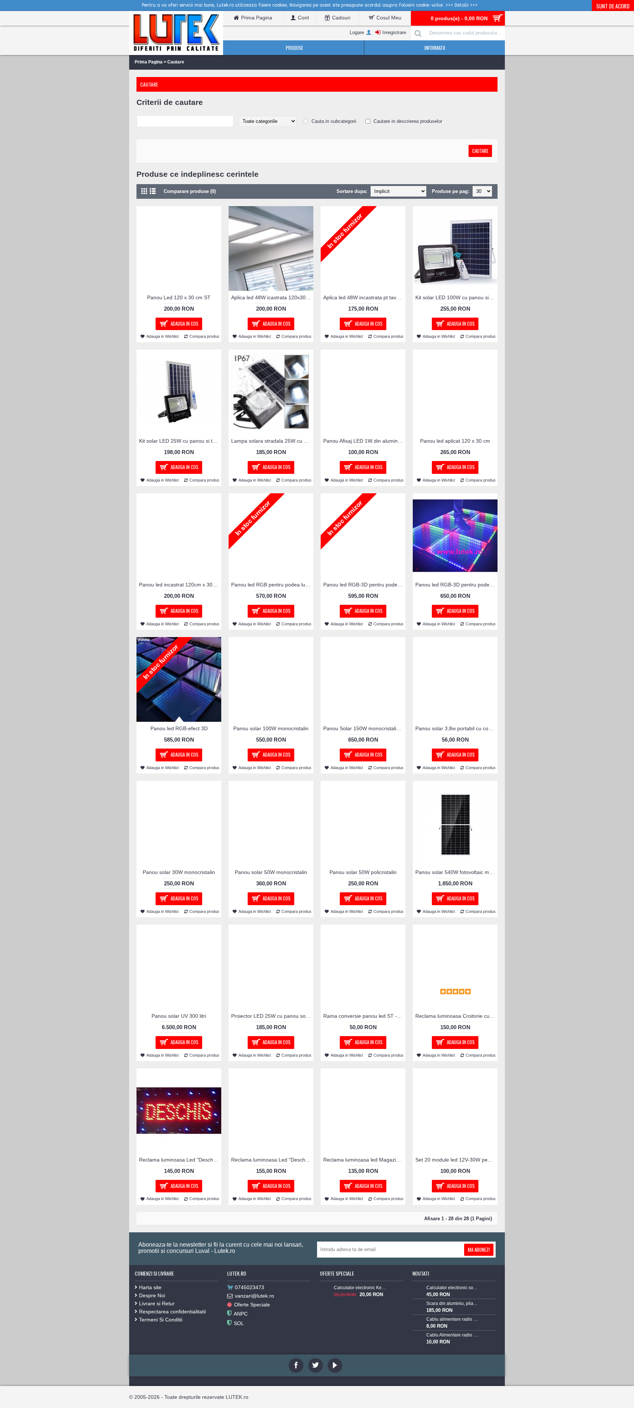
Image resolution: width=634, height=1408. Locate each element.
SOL (239, 1323)
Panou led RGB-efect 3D (179, 728)
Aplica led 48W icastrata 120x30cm (272, 297)
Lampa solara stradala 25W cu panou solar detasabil (272, 441)
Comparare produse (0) (190, 191)
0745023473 (249, 1287)
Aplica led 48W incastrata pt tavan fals (364, 297)
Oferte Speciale (252, 1305)
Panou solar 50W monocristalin (271, 872)
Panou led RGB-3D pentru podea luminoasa (364, 585)
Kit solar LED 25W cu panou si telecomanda (180, 441)
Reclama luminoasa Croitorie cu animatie (456, 1016)
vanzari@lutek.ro (254, 1296)
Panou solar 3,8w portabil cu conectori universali (456, 728)
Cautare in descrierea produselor (408, 121)
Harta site (150, 1287)
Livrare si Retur (157, 1303)
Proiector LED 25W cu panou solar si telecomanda (272, 1016)
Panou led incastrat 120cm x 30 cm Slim (180, 585)
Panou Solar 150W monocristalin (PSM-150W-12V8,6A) (364, 728)
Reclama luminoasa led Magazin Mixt (364, 1160)
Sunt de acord (613, 6)
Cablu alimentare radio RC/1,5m (452, 1319)
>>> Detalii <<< (461, 5)
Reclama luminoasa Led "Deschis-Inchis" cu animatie (272, 1160)
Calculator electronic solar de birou (452, 1287)
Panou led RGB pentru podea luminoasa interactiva (272, 585)
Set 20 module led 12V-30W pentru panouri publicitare (456, 1160)
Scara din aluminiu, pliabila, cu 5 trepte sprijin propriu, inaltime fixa (452, 1303)
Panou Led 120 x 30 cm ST (179, 297)
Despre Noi (152, 1295)
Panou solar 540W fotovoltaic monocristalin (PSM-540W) (456, 872)
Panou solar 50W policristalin (363, 872)
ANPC (241, 1314)
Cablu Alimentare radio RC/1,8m (452, 1335)
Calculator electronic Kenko (360, 1287)
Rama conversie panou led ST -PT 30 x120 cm (364, 1016)
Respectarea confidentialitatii (172, 1311)
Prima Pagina (149, 62)
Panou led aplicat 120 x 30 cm (455, 441)
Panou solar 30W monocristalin (179, 872)
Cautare (175, 62)
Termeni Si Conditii (160, 1320)
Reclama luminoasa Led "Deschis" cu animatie (180, 1160)
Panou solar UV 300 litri (179, 1016)
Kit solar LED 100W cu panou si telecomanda (456, 297)
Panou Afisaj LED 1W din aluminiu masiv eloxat (364, 441)
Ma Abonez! (479, 1249)
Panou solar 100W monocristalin (271, 728)
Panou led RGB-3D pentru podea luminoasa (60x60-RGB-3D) (456, 585)
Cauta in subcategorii (333, 121)
